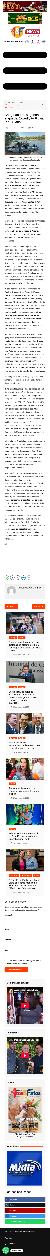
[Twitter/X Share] (18, 577)
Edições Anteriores (25, 1137)
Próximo (37, 606)
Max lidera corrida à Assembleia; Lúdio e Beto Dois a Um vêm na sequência (24, 745)
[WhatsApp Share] (7, 577)
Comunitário (14, 875)
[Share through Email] (29, 577)
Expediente (9, 1238)
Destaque (13, 638)
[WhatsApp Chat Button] (5, 1250)
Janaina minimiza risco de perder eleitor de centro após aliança (24, 791)
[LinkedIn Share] (23, 577)
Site (6, 950)
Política (33, 128)
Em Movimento (26, 875)
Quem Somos (10, 1244)
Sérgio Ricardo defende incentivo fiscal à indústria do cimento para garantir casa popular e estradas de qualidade (23, 697)
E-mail (8, 940)
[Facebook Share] (12, 577)
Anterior (13, 606)
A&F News (9, 1232)
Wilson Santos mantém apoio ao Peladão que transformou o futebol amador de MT (24, 836)
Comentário (10, 915)
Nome (7, 929)
